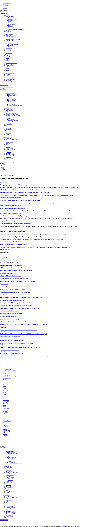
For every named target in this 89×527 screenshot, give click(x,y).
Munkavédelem (9, 48)
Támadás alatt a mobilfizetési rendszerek (11, 354)
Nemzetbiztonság (12, 22)
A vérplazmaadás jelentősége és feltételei (11, 313)
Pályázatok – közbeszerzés (11, 63)
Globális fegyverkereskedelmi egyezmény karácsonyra (15, 223)
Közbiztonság (6, 69)
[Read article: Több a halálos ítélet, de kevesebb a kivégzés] (44, 205)
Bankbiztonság (9, 35)
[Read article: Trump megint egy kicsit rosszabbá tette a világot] (44, 182)
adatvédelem (64, 526)
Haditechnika (8, 50)
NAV (9, 21)
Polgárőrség (8, 61)
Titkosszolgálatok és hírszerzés (15, 29)
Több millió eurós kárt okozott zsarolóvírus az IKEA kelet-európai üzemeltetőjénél (23, 334)
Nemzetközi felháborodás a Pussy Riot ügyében (13, 244)
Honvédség (5, 420)
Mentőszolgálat (11, 20)
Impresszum (5, 4)
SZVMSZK (5, 384)
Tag (4, 175)
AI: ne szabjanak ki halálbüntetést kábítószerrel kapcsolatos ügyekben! (20, 200)
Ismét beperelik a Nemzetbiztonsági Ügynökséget (14, 216)
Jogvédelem (8, 75)
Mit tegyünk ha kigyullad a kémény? (10, 276)
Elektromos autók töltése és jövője (9, 319)
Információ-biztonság (13, 44)
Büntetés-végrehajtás (12, 17)
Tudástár (5, 8)
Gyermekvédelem (9, 74)
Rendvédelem (6, 15)
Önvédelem (8, 80)
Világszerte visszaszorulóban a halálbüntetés (12, 231)
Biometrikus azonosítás (11, 36)
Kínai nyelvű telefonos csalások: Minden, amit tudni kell (16, 270)
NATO (7, 58)
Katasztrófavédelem (12, 19)
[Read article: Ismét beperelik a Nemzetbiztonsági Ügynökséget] (44, 213)
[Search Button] (13, 162)
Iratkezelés (10, 45)
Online (9, 46)
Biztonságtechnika (7, 31)
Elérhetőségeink (6, 3)
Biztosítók (8, 70)
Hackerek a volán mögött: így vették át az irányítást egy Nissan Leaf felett (21, 347)
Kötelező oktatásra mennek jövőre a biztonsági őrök (15, 292)
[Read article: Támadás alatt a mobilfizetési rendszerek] (44, 350)
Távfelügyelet (9, 33)
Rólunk (4, 6)
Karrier (7, 30)
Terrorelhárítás (11, 27)
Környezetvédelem (10, 76)
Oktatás (7, 68)
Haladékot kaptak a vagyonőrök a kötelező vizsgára (15, 286)
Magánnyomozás (9, 65)
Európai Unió (9, 56)
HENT (4, 388)
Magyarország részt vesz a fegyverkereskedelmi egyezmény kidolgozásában (21, 237)
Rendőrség (10, 25)
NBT (4, 387)
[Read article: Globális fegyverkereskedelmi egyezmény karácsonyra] (44, 221)
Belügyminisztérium (10, 16)
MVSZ (4, 386)
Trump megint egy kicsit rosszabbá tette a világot (14, 185)
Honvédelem (8, 51)
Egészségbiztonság (10, 40)
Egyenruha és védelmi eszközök (13, 39)
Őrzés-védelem (9, 64)
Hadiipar (5, 49)
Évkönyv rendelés (7, 369)
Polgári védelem (11, 24)
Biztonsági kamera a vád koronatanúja (11, 265)
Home (1, 175)
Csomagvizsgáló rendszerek (12, 38)
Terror (7, 59)
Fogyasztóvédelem (10, 81)
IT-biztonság (8, 41)
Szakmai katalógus (7, 372)
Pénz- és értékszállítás (10, 79)
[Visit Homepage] (3, 13)
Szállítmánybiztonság (10, 78)
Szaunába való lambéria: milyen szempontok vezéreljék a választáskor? (20, 308)
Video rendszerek (9, 34)
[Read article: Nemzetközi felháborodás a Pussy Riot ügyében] (44, 241)
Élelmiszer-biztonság (10, 73)
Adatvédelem (6, 1)
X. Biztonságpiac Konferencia (9, 370)
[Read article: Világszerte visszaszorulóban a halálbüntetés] (44, 228)
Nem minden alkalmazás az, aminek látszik (12, 340)
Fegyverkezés (9, 53)
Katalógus (5, 83)
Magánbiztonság (6, 60)
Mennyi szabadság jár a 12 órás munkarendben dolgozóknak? (18, 281)
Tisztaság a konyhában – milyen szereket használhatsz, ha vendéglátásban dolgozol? (24, 324)
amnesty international (9, 175)
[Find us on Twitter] (0, 11)
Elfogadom (77, 526)
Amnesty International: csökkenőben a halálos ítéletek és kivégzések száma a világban (24, 192)
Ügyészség (10, 26)
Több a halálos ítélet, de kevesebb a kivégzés (12, 208)
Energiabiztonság (9, 71)
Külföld (4, 54)
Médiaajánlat (5, 5)
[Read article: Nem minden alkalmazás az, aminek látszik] (44, 336)
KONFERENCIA (4, 85)
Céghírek (8, 66)
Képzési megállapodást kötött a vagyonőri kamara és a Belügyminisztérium (21, 297)
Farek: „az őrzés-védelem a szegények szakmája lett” (15, 303)
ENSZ (7, 55)
